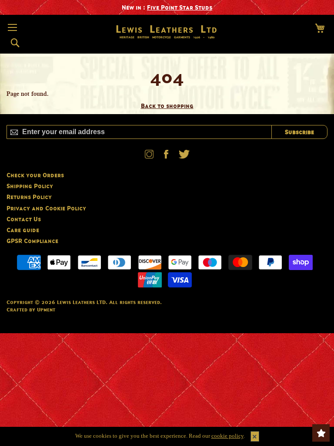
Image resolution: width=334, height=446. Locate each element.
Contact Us (24, 219)
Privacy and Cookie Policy (46, 208)
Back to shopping (167, 105)
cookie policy (227, 435)
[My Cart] (319, 28)
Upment (46, 309)
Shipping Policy (30, 186)
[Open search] (15, 43)
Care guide (23, 230)
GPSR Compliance (32, 241)
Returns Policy (29, 197)
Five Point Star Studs (179, 7)
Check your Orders (35, 175)
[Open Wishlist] (321, 433)
